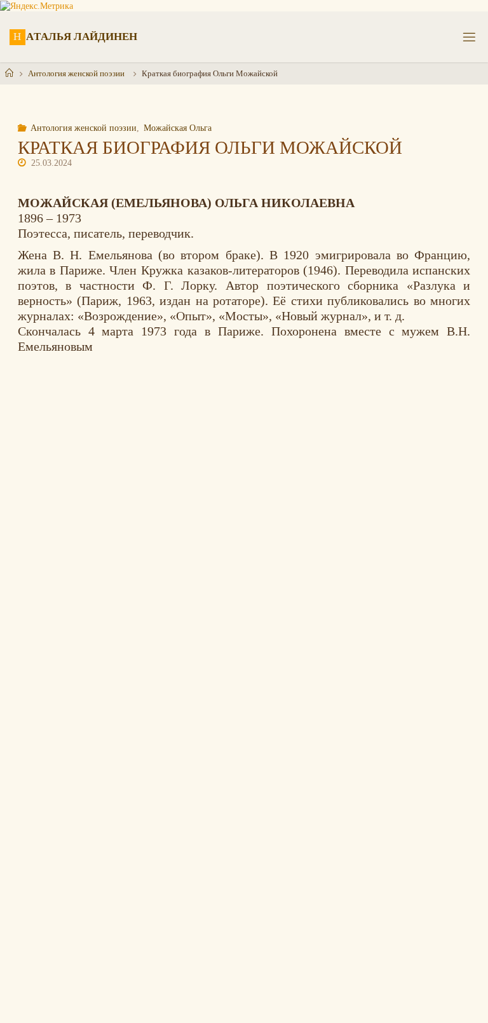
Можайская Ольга (178, 128)
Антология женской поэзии (76, 73)
